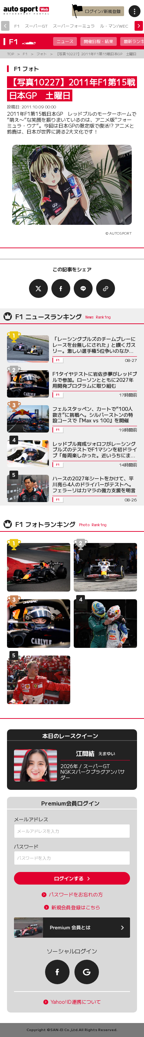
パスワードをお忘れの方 (76, 894)
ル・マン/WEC (114, 26)
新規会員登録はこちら (75, 907)
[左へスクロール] (5, 26)
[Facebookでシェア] (60, 288)
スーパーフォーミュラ (74, 26)
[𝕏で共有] (38, 288)
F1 (17, 26)
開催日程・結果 (98, 41)
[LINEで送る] (83, 288)
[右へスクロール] (139, 26)
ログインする (69, 878)
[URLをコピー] (105, 288)
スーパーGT (36, 26)
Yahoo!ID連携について (76, 1002)
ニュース (65, 41)
